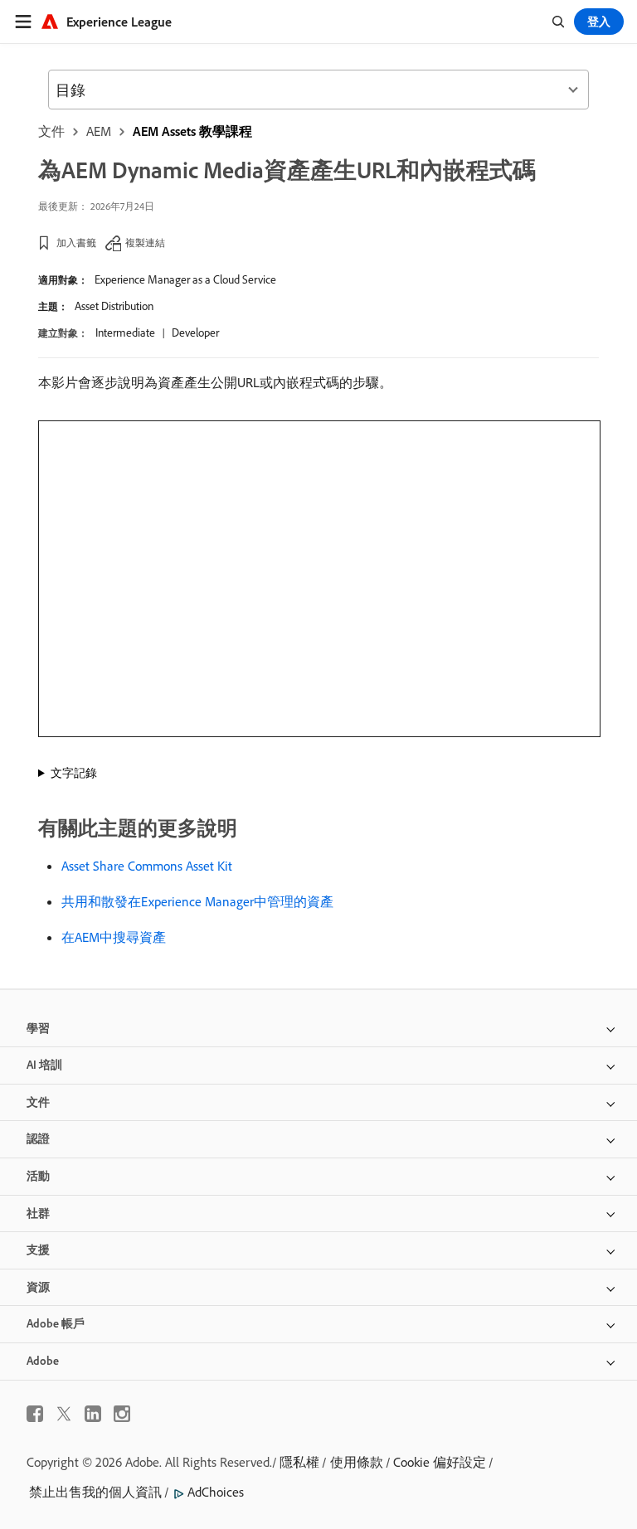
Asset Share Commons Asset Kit (146, 865)
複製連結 (145, 242)
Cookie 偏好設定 (439, 1462)
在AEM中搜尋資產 (113, 937)
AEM (98, 131)
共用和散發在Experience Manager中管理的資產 (197, 901)
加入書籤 (76, 242)
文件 (51, 131)
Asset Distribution (114, 306)
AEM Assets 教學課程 (192, 131)
